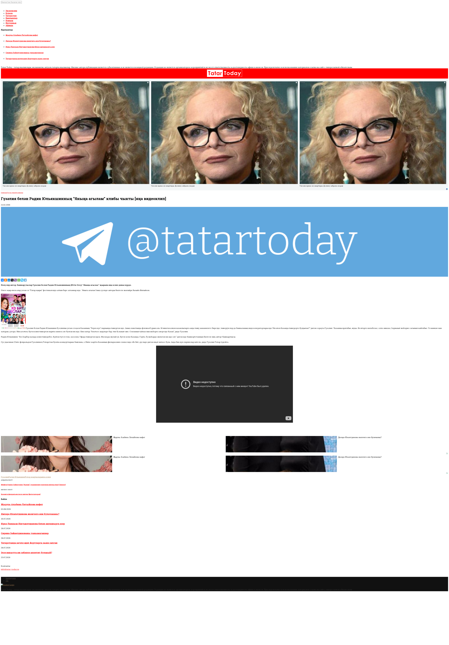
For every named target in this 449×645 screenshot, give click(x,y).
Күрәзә (9, 13)
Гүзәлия (5, 477)
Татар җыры (11, 192)
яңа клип (46, 477)
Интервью (11, 23)
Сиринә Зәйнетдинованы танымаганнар (24, 53)
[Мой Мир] (8, 280)
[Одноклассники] (5, 280)
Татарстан (11, 15)
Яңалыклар (11, 18)
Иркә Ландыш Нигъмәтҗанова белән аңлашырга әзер (30, 47)
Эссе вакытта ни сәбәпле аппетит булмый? (26, 552)
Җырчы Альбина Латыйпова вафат (22, 35)
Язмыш (9, 20)
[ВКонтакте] (2, 280)
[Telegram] (25, 280)
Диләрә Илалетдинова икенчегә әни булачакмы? (28, 41)
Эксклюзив (11, 10)
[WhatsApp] (18, 280)
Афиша (9, 25)
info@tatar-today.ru (10, 569)
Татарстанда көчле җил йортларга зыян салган (27, 59)
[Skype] (22, 280)
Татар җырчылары (33, 477)
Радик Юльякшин (17, 477)
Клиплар (4, 192)
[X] (12, 280)
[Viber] (15, 280)
